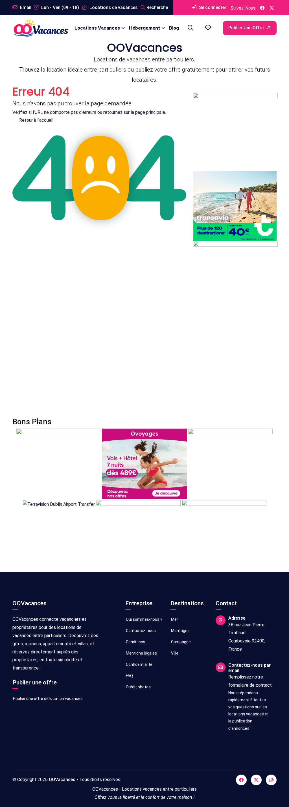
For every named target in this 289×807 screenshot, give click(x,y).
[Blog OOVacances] (271, 780)
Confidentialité (138, 664)
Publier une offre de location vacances (47, 698)
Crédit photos (138, 687)
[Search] (189, 28)
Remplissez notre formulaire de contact (250, 681)
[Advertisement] (144, 364)
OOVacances (62, 779)
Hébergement (144, 28)
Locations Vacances (97, 28)
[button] (208, 28)
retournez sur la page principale (134, 112)
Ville (174, 653)
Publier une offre (246, 27)
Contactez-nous (140, 630)
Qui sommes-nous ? (143, 619)
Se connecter (212, 7)
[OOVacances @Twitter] (272, 7)
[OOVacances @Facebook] (262, 7)
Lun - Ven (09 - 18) (59, 7)
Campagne (180, 642)
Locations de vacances (113, 7)
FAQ (129, 675)
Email (25, 7)
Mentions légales (141, 653)
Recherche (157, 7)
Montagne (180, 630)
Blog (174, 28)
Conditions (135, 642)
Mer (174, 619)
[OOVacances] (40, 28)
